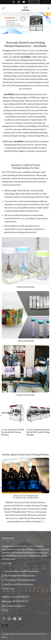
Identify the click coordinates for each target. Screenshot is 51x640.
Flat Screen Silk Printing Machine (18, 584)
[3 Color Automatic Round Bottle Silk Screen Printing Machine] (38, 413)
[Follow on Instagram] (9, 619)
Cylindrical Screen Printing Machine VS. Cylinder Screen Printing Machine (26, 497)
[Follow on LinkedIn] (15, 619)
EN (4, 625)
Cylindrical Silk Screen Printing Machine (21, 571)
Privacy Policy (34, 634)
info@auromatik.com (15, 606)
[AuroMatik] (25, 8)
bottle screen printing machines (28, 197)
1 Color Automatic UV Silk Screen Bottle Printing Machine (12, 432)
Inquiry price (34, 2)
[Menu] (3, 8)
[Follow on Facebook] (4, 619)
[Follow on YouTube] (20, 619)
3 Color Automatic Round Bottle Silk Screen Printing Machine (38, 432)
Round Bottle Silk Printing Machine (19, 575)
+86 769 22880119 (20, 597)
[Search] (48, 8)
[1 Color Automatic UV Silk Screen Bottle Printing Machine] (12, 413)
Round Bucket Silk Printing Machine (19, 580)
